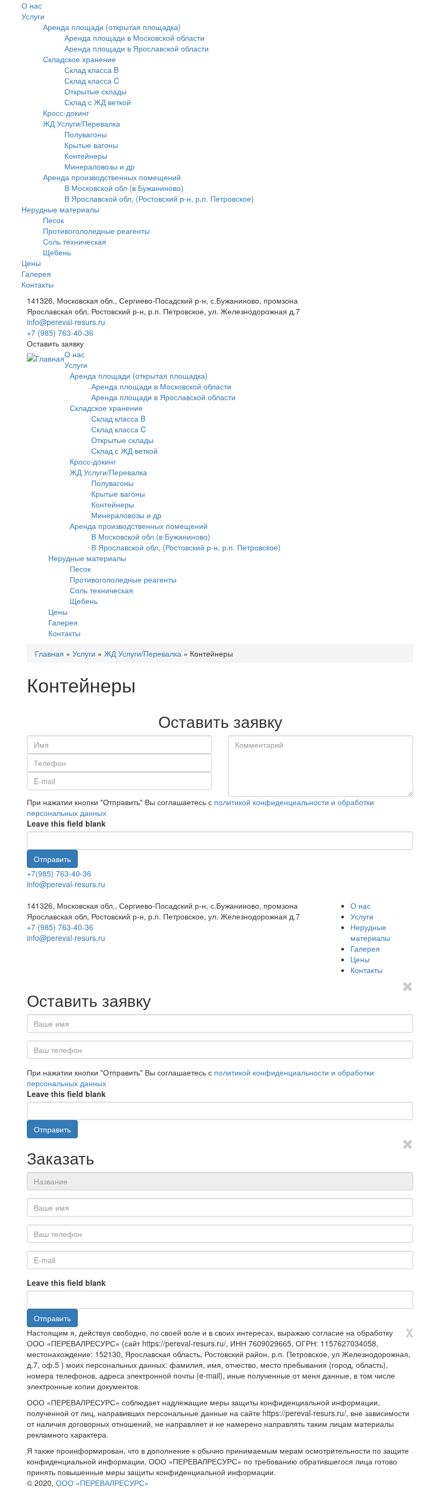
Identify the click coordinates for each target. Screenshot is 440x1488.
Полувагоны (85, 134)
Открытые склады (95, 91)
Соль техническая (74, 241)
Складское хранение (79, 59)
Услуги (33, 16)
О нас (31, 5)
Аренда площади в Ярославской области (136, 48)
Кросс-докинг (66, 112)
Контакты (37, 284)
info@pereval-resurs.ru (66, 321)
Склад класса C (91, 80)
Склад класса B (91, 69)
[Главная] (45, 358)
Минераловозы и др (99, 166)
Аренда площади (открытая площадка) (112, 26)
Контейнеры (85, 155)
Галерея (36, 273)
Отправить (52, 858)
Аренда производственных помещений (112, 177)
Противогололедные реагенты (96, 230)
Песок (53, 220)
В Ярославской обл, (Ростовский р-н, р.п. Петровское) (159, 198)
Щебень (57, 252)
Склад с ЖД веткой (97, 102)
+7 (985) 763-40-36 (60, 332)
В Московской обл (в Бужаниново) (124, 187)
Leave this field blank (66, 823)
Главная (49, 653)
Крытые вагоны (91, 144)
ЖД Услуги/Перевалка (81, 123)
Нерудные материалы (60, 209)
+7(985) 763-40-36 (59, 873)
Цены (31, 262)
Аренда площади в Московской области (134, 37)
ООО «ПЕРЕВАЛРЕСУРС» (102, 1482)
